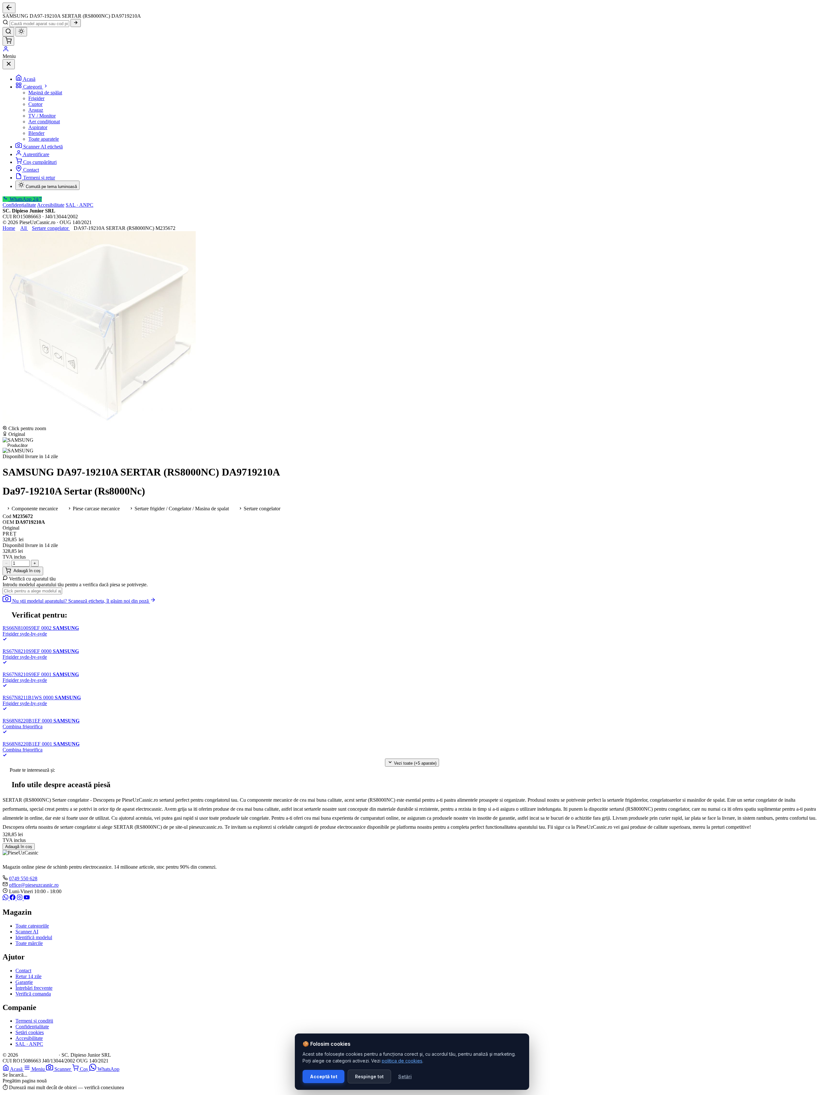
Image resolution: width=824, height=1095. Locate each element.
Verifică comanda (33, 993)
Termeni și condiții (34, 1021)
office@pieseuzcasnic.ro (34, 885)
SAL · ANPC (79, 205)
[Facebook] (13, 898)
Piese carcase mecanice (95, 508)
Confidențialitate (19, 205)
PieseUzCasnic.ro (38, 1055)
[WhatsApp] (6, 898)
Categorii (33, 87)
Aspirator (37, 127)
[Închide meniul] (9, 64)
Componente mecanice (34, 508)
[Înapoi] (9, 8)
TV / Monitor (42, 115)
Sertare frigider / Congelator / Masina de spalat (181, 508)
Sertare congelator (261, 508)
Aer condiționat (44, 121)
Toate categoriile (32, 926)
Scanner (63, 1069)
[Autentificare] (6, 50)
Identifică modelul (33, 937)
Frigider (36, 98)
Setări (405, 1076)
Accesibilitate (50, 205)
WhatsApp (108, 1069)
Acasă (29, 79)
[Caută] (75, 23)
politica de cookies (402, 1060)
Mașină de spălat (45, 92)
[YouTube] (27, 898)
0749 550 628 (23, 878)
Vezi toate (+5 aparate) (414, 763)
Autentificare (36, 154)
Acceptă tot (323, 1076)
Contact (31, 170)
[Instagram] (20, 898)
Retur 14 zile (28, 976)
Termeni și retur (39, 177)
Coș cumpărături (40, 162)
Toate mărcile (29, 943)
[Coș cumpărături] (8, 41)
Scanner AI (26, 931)
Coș (84, 1069)
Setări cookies (29, 1032)
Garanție (24, 982)
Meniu (39, 1069)
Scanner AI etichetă (43, 146)
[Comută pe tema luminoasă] (21, 31)
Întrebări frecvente (33, 988)
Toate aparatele (43, 139)
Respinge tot (369, 1076)
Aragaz (35, 110)
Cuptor (35, 104)
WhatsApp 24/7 (25, 199)
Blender (36, 133)
